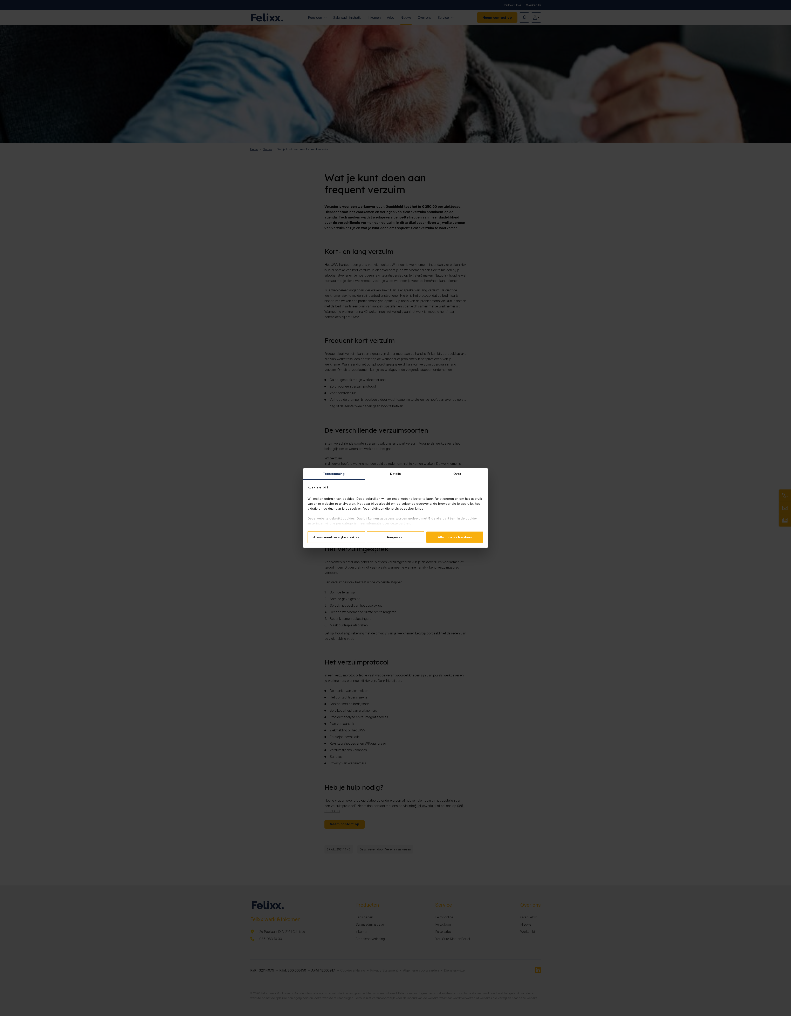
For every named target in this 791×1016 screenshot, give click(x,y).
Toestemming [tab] (334, 474)
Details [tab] (395, 474)
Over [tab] (457, 474)
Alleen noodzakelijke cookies (336, 537)
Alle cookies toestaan (455, 537)
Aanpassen (395, 537)
